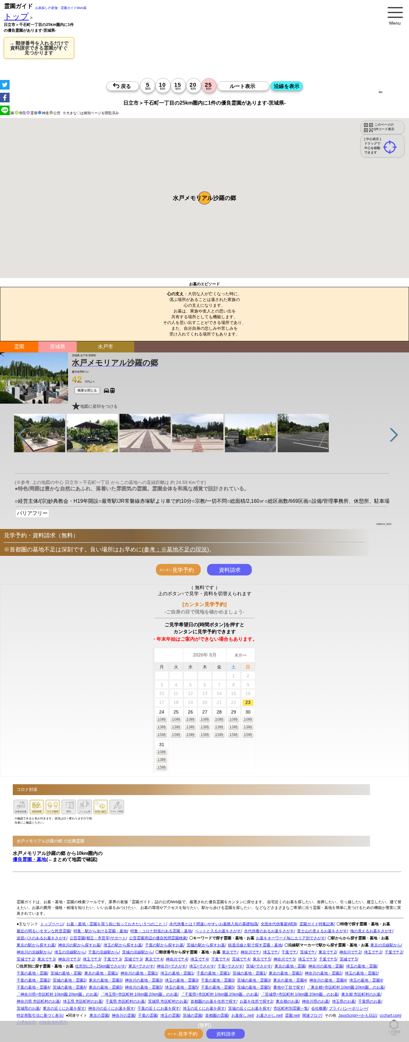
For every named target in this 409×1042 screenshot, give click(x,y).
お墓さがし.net (269, 1015)
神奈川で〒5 (284, 959)
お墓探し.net (242, 1015)
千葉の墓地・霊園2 (33, 980)
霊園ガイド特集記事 (316, 924)
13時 (162, 727)
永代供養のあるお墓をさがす (269, 931)
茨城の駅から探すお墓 (206, 945)
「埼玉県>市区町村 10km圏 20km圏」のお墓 (139, 994)
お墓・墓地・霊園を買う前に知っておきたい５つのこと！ (116, 924)
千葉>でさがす (230, 966)
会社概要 (319, 1008)
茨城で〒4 (241, 959)
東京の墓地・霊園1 (100, 973)
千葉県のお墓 (369, 1001)
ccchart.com (390, 1015)
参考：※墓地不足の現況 (175, 549)
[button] (204, 198)
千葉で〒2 (393, 952)
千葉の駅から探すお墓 (164, 945)
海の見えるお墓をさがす (371, 931)
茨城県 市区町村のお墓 (167, 1001)
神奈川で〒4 (176, 959)
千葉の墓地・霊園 (32, 973)
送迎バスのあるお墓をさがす (41, 938)
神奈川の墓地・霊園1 (138, 973)
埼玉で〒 (270, 952)
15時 (162, 734)
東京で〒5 (261, 959)
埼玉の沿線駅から (69, 952)
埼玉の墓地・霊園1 (176, 973)
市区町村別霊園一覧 (291, 1008)
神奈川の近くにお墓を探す (111, 1008)
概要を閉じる (87, 390)
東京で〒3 (46, 959)
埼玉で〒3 (91, 959)
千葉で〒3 (112, 959)
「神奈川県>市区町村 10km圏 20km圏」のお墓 (57, 994)
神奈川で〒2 (350, 952)
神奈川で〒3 (69, 959)
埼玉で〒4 (199, 959)
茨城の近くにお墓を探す (249, 1008)
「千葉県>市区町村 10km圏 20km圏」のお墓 (219, 994)
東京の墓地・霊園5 (105, 987)
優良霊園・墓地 (29, 859)
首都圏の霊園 (216, 1015)
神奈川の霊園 (123, 1015)
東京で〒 (229, 952)
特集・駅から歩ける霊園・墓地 (100, 931)
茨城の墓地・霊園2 (69, 980)
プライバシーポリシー (348, 1008)
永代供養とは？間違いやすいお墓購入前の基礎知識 (213, 924)
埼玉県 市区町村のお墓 (82, 1001)
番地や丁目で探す (288, 987)
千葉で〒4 (220, 959)
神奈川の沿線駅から (34, 952)
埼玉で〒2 (373, 952)
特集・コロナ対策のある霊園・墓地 (161, 931)
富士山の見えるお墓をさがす (322, 931)
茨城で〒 (307, 952)
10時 (162, 719)
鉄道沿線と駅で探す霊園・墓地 (255, 945)
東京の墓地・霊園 (289, 966)
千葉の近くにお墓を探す (158, 1008)
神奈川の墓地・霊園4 (327, 980)
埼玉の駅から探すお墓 (123, 945)
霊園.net (292, 1015)
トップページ (51, 924)
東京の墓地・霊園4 (289, 980)
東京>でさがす (141, 966)
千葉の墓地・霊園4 (33, 987)
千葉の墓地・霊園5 (217, 987)
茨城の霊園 (192, 1015)
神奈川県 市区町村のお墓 (38, 1001)
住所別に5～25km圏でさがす (100, 966)
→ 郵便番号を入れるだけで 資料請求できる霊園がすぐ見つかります (39, 47)
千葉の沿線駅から (103, 952)
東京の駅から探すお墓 (36, 945)
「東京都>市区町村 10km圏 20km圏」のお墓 (345, 987)
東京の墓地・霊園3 (105, 980)
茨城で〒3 (133, 959)
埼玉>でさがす (201, 966)
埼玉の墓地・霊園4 (365, 980)
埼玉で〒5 (307, 959)
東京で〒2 (327, 952)
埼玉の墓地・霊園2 (361, 973)
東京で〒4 (154, 959)
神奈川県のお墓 (315, 1001)
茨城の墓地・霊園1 (249, 973)
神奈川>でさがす (171, 966)
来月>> (241, 655)
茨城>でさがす (258, 966)
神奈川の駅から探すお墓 (79, 945)
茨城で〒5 (348, 959)
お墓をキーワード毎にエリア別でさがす (290, 938)
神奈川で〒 (250, 952)
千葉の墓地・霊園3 (217, 980)
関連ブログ (311, 1015)
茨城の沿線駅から (137, 952)
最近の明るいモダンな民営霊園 (43, 931)
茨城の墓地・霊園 (65, 973)
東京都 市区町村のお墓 (361, 994)
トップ (16, 16)
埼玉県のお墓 (343, 1001)
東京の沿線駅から (385, 945)
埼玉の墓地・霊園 (361, 966)
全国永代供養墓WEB (278, 924)
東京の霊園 (99, 1015)
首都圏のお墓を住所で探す (213, 1001)
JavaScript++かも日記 (357, 1015)
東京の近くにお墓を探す (64, 1008)
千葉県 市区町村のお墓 (125, 1001)
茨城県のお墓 (28, 1008)
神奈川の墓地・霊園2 (323, 973)
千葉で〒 (289, 952)
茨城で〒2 (25, 959)
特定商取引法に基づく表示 (40, 1015)
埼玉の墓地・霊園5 (181, 987)
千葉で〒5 (327, 959)
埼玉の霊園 (170, 1015)
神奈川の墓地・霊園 (325, 966)
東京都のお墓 (287, 1001)
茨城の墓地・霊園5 (253, 987)
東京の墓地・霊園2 (285, 973)
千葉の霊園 (147, 1015)
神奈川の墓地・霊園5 (143, 987)
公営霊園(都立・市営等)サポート (98, 938)
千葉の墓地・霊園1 (213, 973)
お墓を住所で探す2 (256, 1001)
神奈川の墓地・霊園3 (143, 980)
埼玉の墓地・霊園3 (181, 980)
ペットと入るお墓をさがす (218, 931)
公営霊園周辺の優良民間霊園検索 (158, 938)
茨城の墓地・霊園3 (253, 980)
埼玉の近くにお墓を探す (204, 1008)
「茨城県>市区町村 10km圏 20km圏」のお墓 (299, 994)
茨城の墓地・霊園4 (69, 987)
